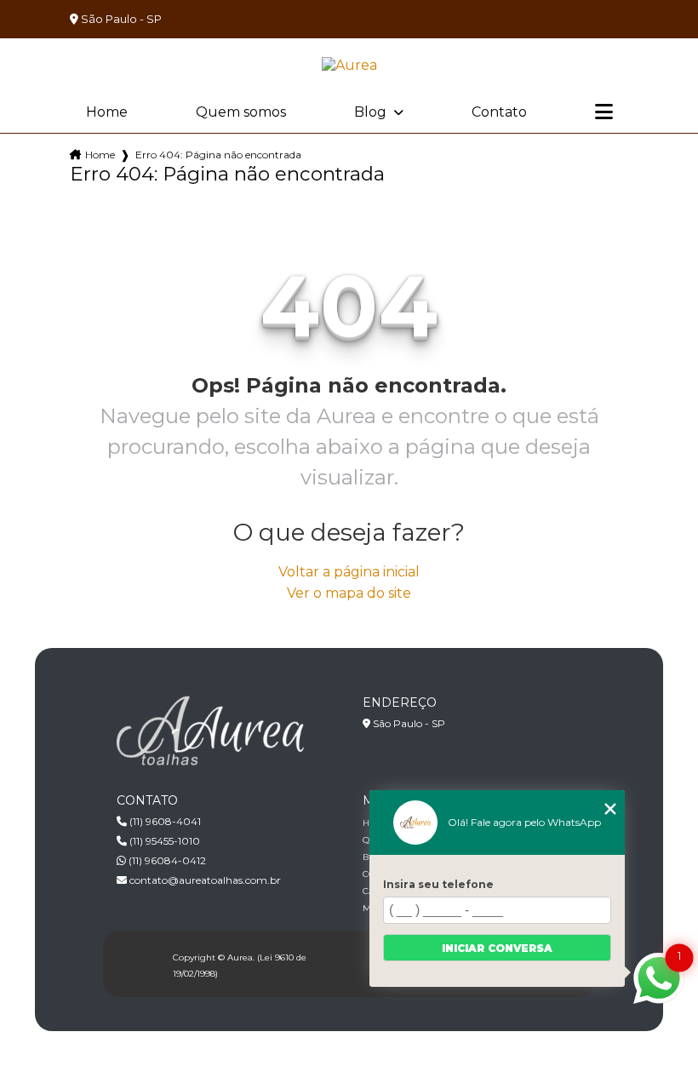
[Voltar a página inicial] (349, 65)
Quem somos (241, 112)
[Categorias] (604, 112)
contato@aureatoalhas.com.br (204, 880)
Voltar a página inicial (349, 572)
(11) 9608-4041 (164, 821)
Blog (372, 112)
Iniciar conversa (497, 948)
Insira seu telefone (438, 884)
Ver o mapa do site (349, 593)
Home (107, 112)
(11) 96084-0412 (166, 860)
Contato (499, 112)
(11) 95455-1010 (163, 840)
